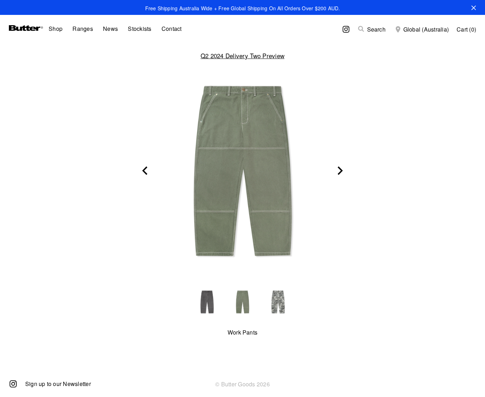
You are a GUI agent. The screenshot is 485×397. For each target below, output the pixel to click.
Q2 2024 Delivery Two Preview (242, 55)
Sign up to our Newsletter (58, 384)
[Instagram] (13, 383)
